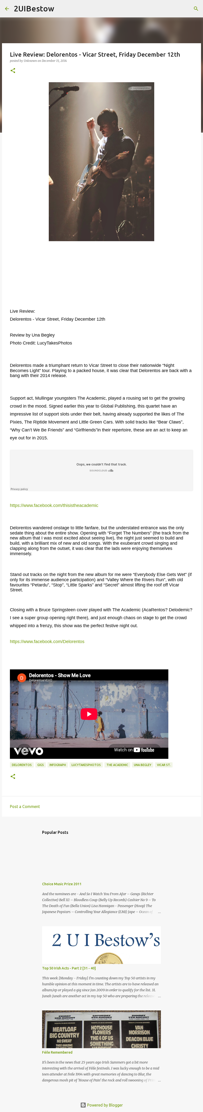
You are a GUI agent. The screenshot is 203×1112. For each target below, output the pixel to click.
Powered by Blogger (104, 1105)
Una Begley (142, 765)
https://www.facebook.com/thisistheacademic (54, 505)
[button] (13, 71)
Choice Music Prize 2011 (61, 884)
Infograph (58, 765)
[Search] (61, 9)
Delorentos (22, 765)
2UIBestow (34, 8)
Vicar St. (164, 765)
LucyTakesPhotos (86, 765)
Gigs (40, 765)
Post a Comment (25, 806)
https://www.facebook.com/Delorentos (47, 641)
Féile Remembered (57, 1052)
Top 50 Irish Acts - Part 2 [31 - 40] (69, 968)
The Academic (117, 765)
